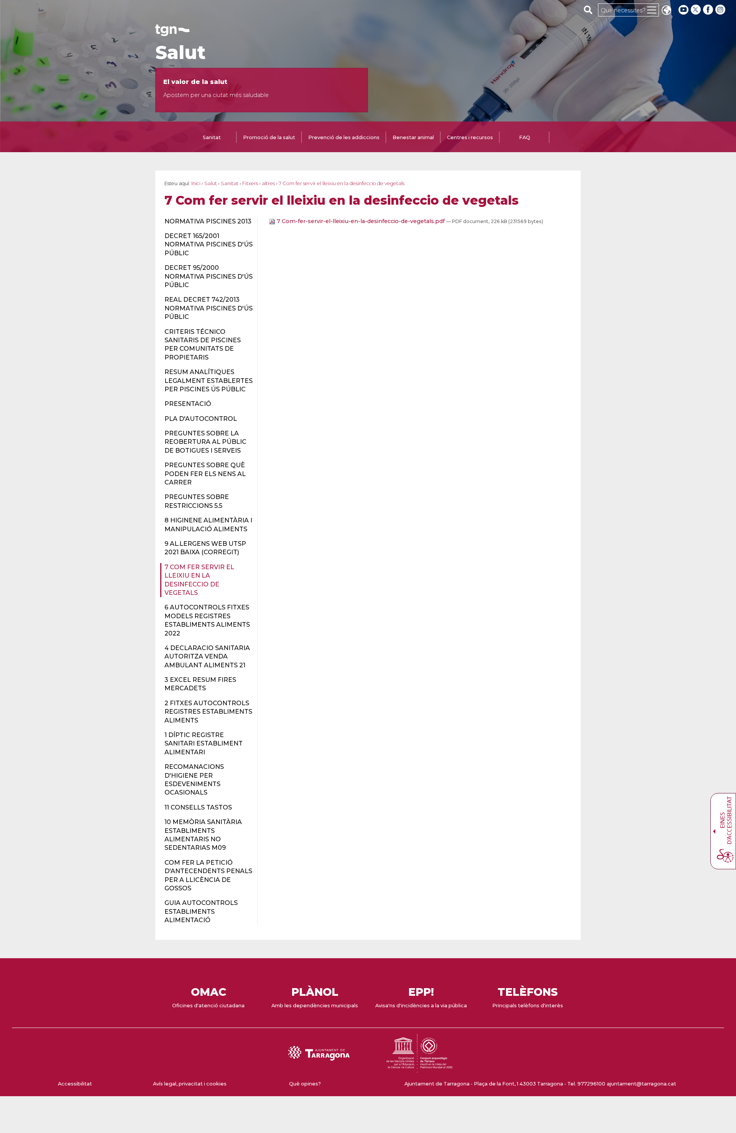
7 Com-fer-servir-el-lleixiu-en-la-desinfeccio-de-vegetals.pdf (360, 221)
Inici (195, 183)
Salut (180, 52)
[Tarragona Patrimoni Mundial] (419, 1068)
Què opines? (305, 1084)
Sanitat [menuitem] (212, 137)
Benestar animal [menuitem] (413, 137)
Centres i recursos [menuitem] (470, 137)
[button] (666, 11)
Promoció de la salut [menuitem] (269, 137)
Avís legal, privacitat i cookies (190, 1084)
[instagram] (721, 9)
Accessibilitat (75, 1084)
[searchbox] (588, 9)
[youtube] (683, 9)
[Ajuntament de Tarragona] (172, 32)
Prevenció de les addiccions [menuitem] (344, 137)
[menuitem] (206, 221)
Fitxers (250, 183)
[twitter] (696, 9)
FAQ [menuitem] (524, 137)
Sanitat (229, 183)
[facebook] (709, 9)
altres (268, 183)
